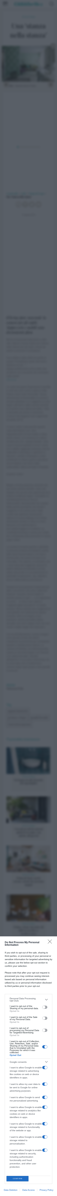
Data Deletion (10, 1190)
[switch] (44, 1007)
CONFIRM (17, 1178)
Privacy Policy (46, 1190)
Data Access (28, 1190)
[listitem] (28, 999)
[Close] (51, 943)
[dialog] (28, 1066)
